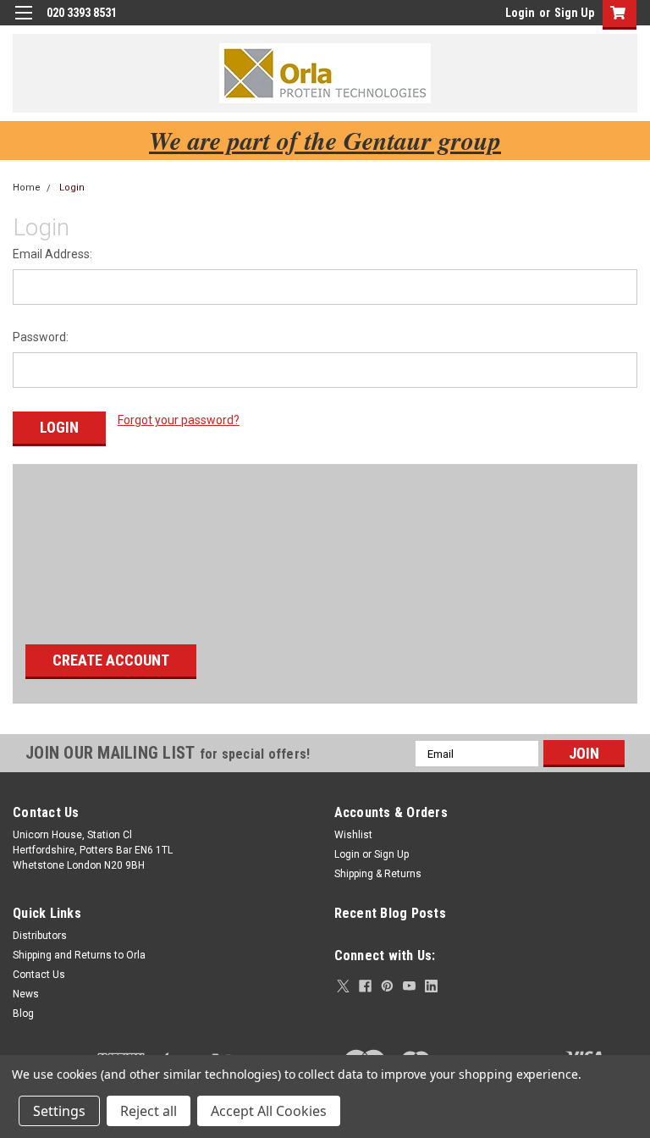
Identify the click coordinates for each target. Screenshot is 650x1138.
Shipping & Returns (377, 874)
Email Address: (52, 254)
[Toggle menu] (23, 23)
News (26, 994)
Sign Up (574, 12)
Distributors (40, 936)
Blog (23, 1013)
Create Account (110, 660)
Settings (59, 1111)
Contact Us (39, 975)
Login (520, 12)
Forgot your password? (179, 420)
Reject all (148, 1111)
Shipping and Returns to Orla (79, 955)
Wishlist (353, 835)
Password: (41, 337)
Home (27, 187)
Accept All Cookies (269, 1111)
